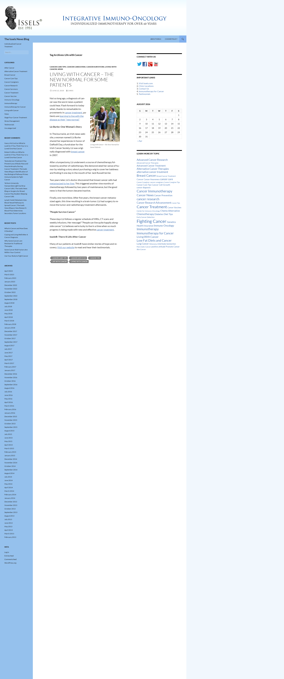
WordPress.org (10, 563)
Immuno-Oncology (164, 225)
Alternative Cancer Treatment (15, 71)
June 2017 (8, 352)
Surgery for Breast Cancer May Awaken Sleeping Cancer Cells (15, 194)
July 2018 (8, 306)
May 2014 (8, 484)
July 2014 (8, 477)
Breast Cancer (146, 175)
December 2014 (10, 459)
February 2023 (10, 278)
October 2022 (10, 292)
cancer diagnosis (144, 187)
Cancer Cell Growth (161, 185)
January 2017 (9, 370)
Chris (70, 90)
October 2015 (10, 423)
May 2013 (8, 526)
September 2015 (10, 427)
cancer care (166, 179)
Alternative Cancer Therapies (153, 168)
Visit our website (65, 247)
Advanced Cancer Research (152, 159)
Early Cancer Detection (146, 217)
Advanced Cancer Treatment (151, 165)
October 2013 (10, 509)
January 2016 (9, 413)
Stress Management (12, 121)
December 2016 (10, 374)
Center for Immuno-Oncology (148, 211)
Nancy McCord (10, 143)
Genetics (171, 221)
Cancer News (145, 195)
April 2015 (8, 445)
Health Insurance (145, 225)
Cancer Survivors (95, 67)
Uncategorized (10, 128)
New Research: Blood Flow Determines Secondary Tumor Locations (15, 210)
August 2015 (9, 431)
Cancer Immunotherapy (154, 191)
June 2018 (8, 310)
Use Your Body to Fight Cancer (16, 256)
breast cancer (78, 151)
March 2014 (9, 491)
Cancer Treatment (152, 206)
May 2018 (8, 313)
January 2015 (9, 455)
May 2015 (8, 441)
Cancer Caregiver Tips (172, 182)
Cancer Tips (95, 258)
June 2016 (8, 395)
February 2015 (10, 452)
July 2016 (8, 392)
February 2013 (10, 537)
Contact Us (144, 88)
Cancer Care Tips (58, 67)
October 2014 (10, 466)
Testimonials (144, 94)
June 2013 (8, 523)
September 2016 (10, 384)
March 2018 (9, 321)
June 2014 (8, 480)
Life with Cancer (59, 261)
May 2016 (8, 399)
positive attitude (158, 247)
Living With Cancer (79, 261)
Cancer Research (11, 85)
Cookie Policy (171, 39)
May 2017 (8, 356)
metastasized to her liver (62, 183)
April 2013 (8, 530)
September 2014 (10, 470)
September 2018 (10, 299)
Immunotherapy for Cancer (151, 91)
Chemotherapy (145, 214)
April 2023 (8, 271)
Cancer (140, 179)
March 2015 (9, 448)
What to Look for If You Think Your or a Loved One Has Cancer (16, 146)
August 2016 (9, 388)
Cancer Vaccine (10, 96)
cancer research (148, 199)
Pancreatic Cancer (144, 247)
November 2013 (10, 505)
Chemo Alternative (170, 210)
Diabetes (158, 214)
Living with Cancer (11, 110)
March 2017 (9, 363)
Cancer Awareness (152, 179)
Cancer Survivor (78, 258)
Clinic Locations (146, 86)
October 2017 (10, 338)
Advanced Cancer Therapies (147, 163)
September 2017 (10, 342)
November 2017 (10, 335)
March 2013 (9, 533)
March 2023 (9, 274)
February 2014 (10, 494)
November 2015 (10, 420)
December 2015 (10, 416)
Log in (6, 552)
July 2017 (8, 349)
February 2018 (10, 324)
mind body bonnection (166, 244)
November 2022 (10, 289)
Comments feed (10, 559)
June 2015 (8, 438)
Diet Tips (168, 214)
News (60, 69)
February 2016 (10, 409)
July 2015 (8, 434)
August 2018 (9, 303)
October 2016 (10, 381)
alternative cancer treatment (152, 171)
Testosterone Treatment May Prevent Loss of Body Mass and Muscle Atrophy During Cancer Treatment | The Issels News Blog (16, 166)
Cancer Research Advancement (154, 202)
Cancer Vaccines (174, 207)
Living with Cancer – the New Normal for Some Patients (82, 79)
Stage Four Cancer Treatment (15, 117)
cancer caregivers (156, 182)
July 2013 (8, 519)
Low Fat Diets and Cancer (154, 240)
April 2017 (8, 360)
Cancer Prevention (163, 195)
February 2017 (10, 367)
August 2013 (9, 516)
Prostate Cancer (173, 246)
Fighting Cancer (151, 221)
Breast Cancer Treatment (166, 176)
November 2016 (10, 377)
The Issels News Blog (16, 39)
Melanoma (153, 244)
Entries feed (9, 556)
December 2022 (10, 285)
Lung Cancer (143, 243)
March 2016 (9, 406)
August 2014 (9, 473)
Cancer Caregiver (143, 182)
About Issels (155, 39)
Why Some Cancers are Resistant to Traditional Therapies (13, 243)
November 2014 (10, 462)
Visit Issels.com (146, 83)
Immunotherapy (148, 229)
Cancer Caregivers (76, 67)
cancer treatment (73, 112)
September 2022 (10, 296)
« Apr (139, 141)
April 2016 (8, 402)
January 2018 (9, 328)
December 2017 (10, 331)
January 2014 (9, 498)
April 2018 (8, 317)
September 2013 (10, 512)
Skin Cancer (141, 249)
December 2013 (10, 502)
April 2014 (8, 487)
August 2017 (9, 345)
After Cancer (9, 68)
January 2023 (9, 282)
